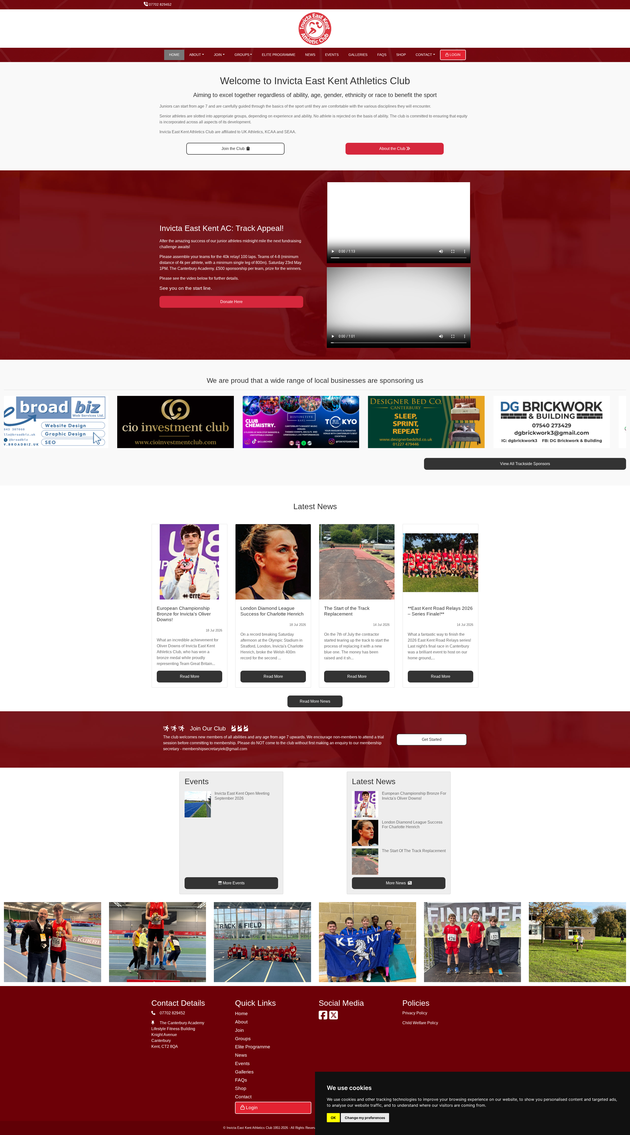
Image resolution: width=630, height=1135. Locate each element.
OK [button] (333, 1118)
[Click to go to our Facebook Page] (324, 1017)
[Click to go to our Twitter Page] (334, 1017)
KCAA (270, 132)
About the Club (392, 148)
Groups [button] (242, 55)
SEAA (289, 132)
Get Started (431, 739)
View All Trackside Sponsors (525, 464)
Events (332, 55)
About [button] (195, 55)
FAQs (381, 55)
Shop (401, 55)
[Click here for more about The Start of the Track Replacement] (365, 861)
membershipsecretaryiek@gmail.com (214, 749)
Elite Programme (278, 55)
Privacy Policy (414, 1013)
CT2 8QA (169, 1046)
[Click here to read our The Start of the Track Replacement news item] (356, 562)
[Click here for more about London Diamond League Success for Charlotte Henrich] (365, 832)
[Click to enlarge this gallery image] (52, 942)
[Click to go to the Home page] (315, 28)
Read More (189, 676)
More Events (233, 883)
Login (454, 55)
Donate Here (231, 302)
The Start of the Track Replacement (414, 851)
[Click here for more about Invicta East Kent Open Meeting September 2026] (198, 804)
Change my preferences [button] (365, 1118)
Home (174, 55)
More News (396, 883)
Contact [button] (424, 55)
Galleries (357, 55)
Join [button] (218, 55)
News (310, 55)
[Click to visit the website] (152, 422)
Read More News (315, 701)
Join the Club (233, 148)
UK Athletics (252, 132)
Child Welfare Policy (420, 1023)
